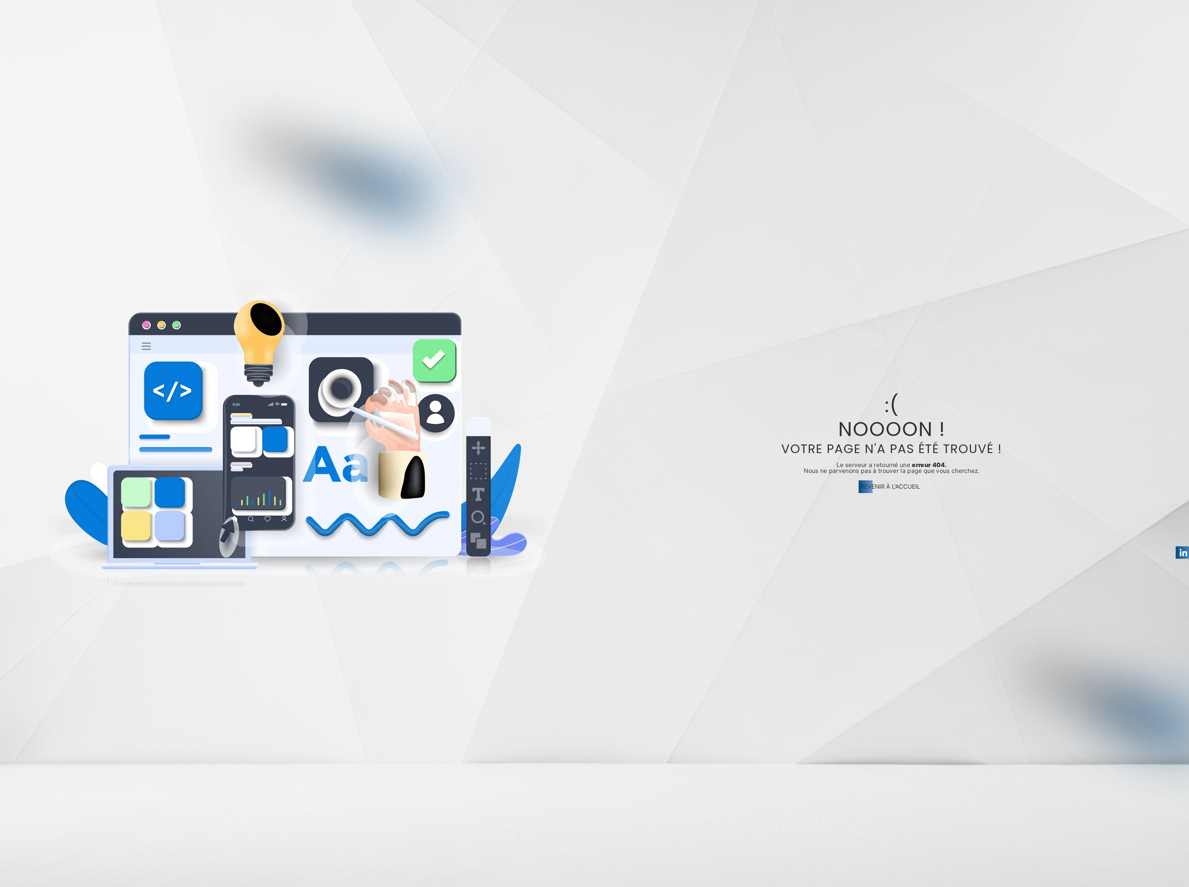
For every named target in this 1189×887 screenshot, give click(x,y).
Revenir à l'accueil (890, 486)
